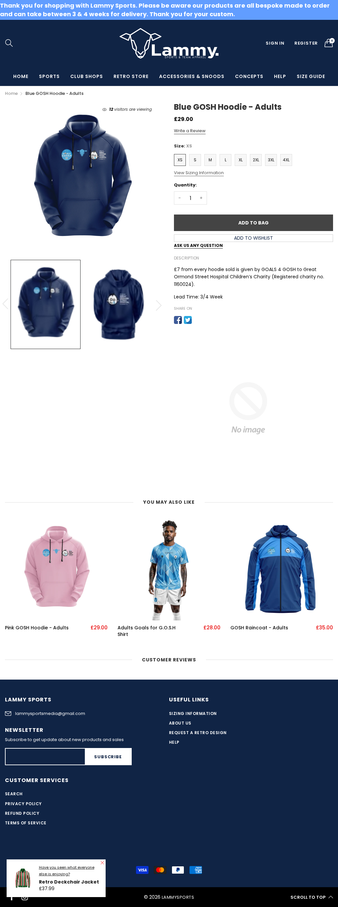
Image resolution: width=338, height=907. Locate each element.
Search (14, 794)
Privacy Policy (23, 804)
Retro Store (131, 76)
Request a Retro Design (198, 732)
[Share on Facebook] (178, 320)
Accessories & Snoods (191, 76)
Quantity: (185, 185)
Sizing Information (193, 713)
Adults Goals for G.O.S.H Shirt (147, 631)
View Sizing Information (199, 173)
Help (280, 76)
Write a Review (190, 131)
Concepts (249, 76)
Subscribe (107, 757)
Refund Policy (22, 813)
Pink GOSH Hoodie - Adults (37, 628)
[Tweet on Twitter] (188, 320)
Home (20, 76)
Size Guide (311, 76)
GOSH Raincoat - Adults (259, 628)
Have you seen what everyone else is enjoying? (66, 871)
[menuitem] (21, 76)
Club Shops (86, 76)
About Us (180, 723)
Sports (49, 76)
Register (306, 43)
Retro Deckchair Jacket (69, 882)
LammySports (178, 897)
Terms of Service (26, 823)
